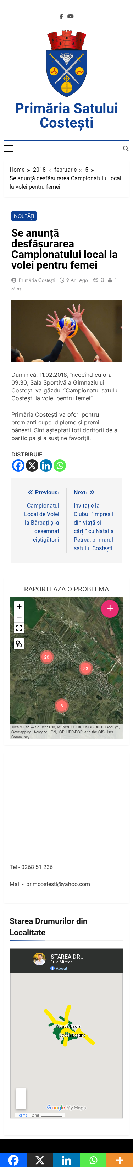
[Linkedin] (46, 465)
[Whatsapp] (60, 465)
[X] (32, 465)
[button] (86, 668)
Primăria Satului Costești (66, 115)
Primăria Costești (37, 280)
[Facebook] (18, 465)
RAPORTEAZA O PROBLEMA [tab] (66, 589)
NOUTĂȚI (24, 216)
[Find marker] (19, 643)
